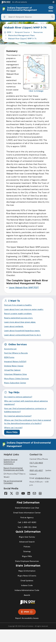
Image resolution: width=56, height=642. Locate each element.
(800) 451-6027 (36, 470)
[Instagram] (17, 493)
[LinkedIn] (29, 493)
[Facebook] (6, 493)
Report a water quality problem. (18, 313)
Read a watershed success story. (18, 318)
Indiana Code (27, 585)
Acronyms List (10, 349)
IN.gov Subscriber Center (15, 383)
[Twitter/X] (11, 493)
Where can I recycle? (13, 427)
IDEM (9, 32)
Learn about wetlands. (14, 326)
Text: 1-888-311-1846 (27, 527)
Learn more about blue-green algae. (20, 322)
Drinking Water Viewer (13, 366)
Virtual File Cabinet (12, 370)
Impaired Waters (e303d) (15, 361)
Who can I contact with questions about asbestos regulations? (26, 402)
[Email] (34, 493)
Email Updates (27, 580)
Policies (27, 546)
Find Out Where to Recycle (16, 353)
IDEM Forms (9, 357)
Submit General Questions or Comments (10, 461)
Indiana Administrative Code (27, 590)
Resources (38, 32)
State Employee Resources (27, 561)
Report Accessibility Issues (27, 618)
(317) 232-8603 (36, 463)
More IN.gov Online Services (16, 378)
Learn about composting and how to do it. (22, 335)
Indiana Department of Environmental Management (22, 9)
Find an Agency (27, 517)
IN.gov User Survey (27, 537)
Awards (27, 595)
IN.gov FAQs (27, 556)
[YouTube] (23, 493)
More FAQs (12, 432)
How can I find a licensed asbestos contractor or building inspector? (25, 410)
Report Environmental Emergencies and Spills (14, 469)
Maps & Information (26, 571)
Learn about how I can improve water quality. (23, 309)
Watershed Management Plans (21, 35)
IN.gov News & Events (27, 575)
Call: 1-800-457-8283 (27, 522)
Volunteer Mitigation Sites (15, 374)
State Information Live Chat (27, 508)
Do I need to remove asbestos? (18, 397)
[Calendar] (40, 493)
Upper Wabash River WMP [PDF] (24, 287)
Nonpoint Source (22, 32)
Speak (26, 612)
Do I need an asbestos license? (18, 416)
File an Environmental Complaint (13, 482)
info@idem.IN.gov (42, 478)
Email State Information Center (27, 512)
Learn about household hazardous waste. (22, 330)
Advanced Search (27, 542)
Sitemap (27, 551)
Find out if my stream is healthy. (18, 305)
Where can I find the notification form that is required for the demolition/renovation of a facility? (27, 421)
